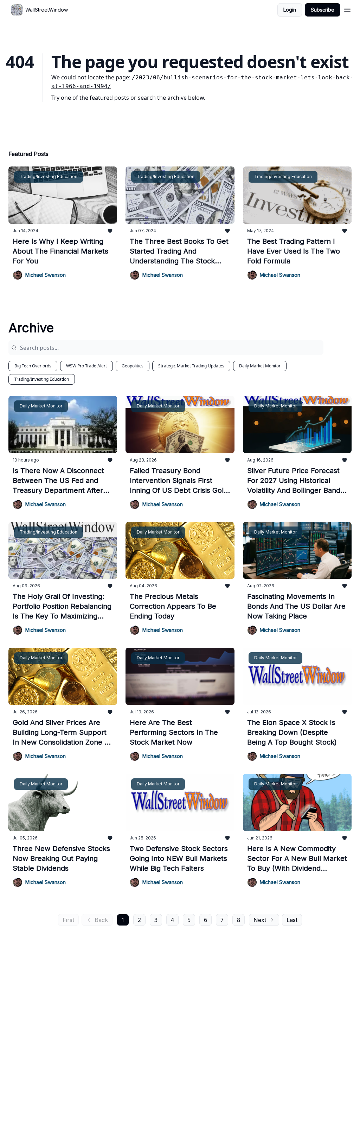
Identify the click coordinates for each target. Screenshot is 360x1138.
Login (289, 10)
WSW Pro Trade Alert (86, 366)
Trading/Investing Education (41, 379)
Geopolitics (132, 366)
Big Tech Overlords (32, 366)
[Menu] (347, 9)
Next (259, 919)
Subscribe (322, 10)
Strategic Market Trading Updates (191, 366)
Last (292, 919)
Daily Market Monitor (260, 366)
